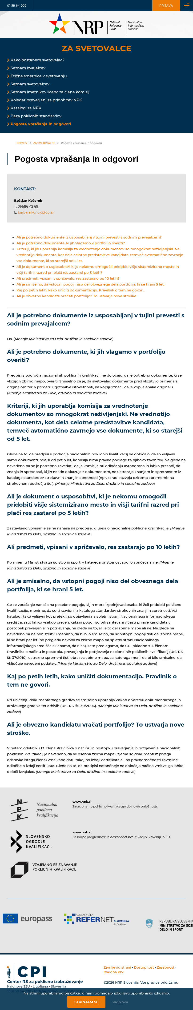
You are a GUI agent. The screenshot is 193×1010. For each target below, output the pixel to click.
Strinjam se (86, 1002)
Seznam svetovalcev (30, 84)
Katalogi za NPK (26, 108)
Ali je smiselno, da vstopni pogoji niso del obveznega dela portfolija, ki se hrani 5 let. (90, 284)
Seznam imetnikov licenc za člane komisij (50, 92)
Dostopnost (144, 967)
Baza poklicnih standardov (36, 116)
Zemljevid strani (117, 967)
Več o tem (120, 1002)
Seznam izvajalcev (28, 68)
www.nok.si (81, 832)
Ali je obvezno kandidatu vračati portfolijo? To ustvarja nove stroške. (76, 296)
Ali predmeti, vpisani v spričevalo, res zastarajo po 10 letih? (68, 278)
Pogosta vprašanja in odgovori (41, 124)
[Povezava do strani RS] (142, 925)
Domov (21, 143)
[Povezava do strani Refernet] (60, 919)
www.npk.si (81, 801)
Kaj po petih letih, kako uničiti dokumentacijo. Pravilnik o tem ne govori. (80, 290)
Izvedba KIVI (114, 972)
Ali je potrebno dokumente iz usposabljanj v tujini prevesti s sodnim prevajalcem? (89, 237)
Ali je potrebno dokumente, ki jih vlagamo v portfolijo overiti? (70, 243)
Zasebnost (165, 967)
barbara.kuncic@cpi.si (36, 212)
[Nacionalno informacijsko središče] (96, 24)
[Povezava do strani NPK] (34, 814)
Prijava (166, 5)
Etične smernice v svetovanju (39, 76)
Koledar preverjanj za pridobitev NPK (46, 100)
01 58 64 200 (17, 5)
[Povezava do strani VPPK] (44, 874)
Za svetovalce (44, 143)
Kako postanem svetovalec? (37, 60)
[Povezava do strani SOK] (31, 846)
